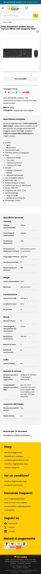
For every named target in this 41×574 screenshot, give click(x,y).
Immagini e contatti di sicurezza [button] (16, 435)
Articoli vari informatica (23, 110)
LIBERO (7, 559)
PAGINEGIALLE (20, 559)
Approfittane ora (30, 2)
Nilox (12, 107)
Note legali (19, 565)
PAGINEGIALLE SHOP (30, 559)
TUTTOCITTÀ (23, 561)
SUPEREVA (28, 563)
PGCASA (7, 561)
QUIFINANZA (13, 563)
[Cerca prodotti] (35, 16)
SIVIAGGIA (33, 561)
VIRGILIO (12, 559)
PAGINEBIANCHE (14, 561)
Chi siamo (13, 565)
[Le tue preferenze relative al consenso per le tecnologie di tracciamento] (37, 570)
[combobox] (20, 16)
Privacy (25, 565)
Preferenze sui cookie (22, 567)
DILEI (28, 561)
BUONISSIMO (20, 563)
